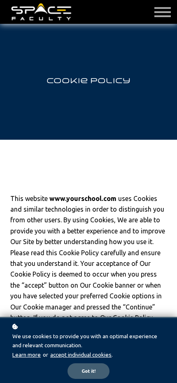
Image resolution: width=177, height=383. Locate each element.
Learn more (26, 354)
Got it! (88, 371)
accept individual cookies (81, 354)
